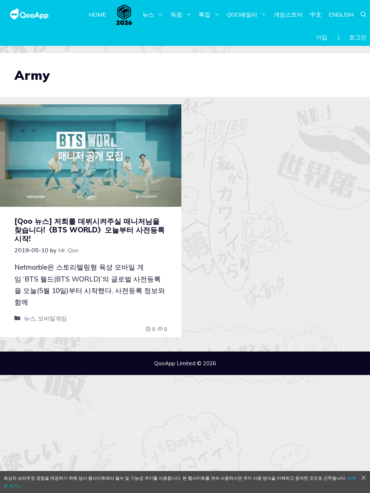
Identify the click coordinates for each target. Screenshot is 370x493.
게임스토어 (288, 14)
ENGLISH (341, 14)
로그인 (357, 37)
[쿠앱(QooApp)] (29, 14)
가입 (321, 37)
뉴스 (148, 14)
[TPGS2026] (124, 14)
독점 (176, 14)
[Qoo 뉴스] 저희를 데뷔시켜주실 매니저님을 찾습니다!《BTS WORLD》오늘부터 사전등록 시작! (89, 230)
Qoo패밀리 (242, 14)
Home (97, 14)
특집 (204, 14)
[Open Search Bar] (363, 14)
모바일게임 (52, 318)
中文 (316, 14)
